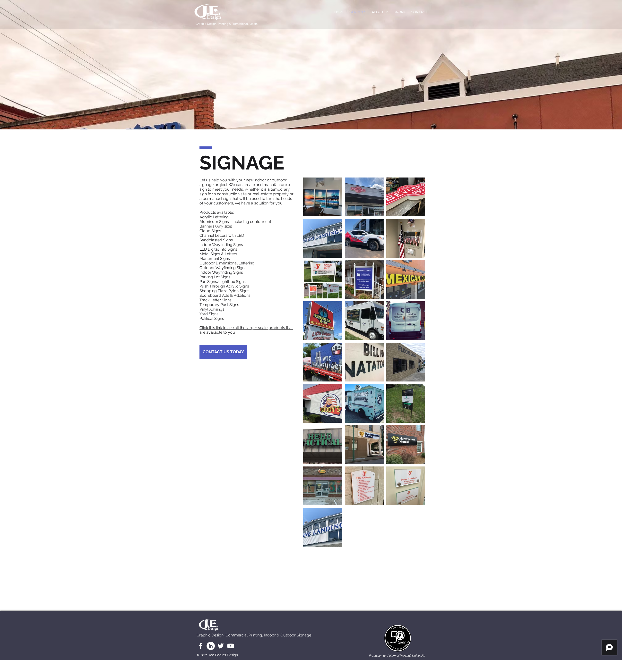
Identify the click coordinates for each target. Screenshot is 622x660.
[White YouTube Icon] (230, 646)
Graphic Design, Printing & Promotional (222, 23)
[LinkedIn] (211, 646)
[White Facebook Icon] (201, 646)
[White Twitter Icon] (220, 646)
